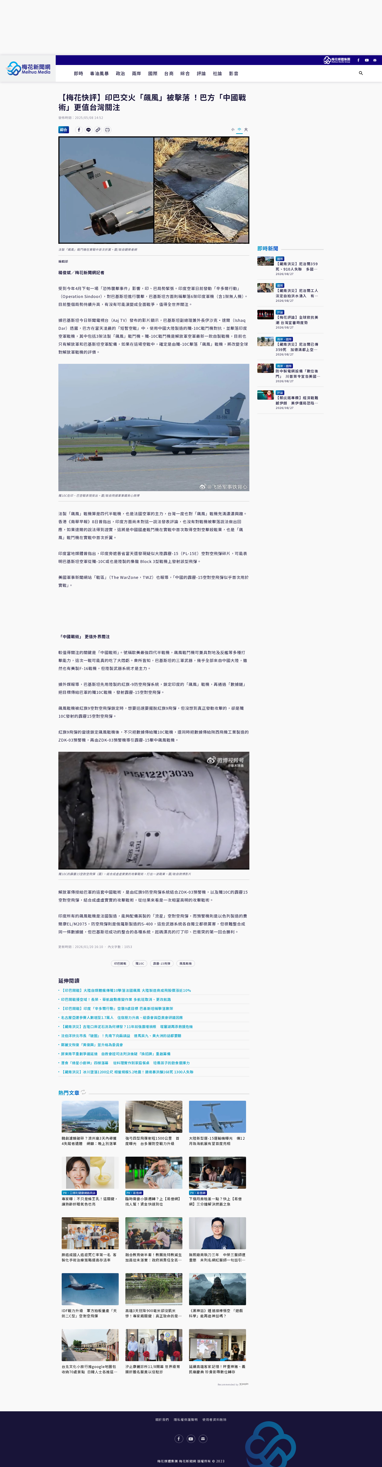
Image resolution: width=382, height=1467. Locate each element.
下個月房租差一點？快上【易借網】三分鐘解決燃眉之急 (215, 1201)
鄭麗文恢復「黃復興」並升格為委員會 (92, 1044)
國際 (153, 73)
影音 (234, 73)
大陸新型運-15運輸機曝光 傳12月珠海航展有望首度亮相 (217, 1140)
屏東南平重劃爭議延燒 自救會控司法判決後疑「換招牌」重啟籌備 (115, 1053)
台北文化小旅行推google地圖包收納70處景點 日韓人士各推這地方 (90, 1369)
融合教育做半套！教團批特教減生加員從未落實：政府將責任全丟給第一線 (153, 1257)
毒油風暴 (99, 73)
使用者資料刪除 (214, 1419)
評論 (201, 73)
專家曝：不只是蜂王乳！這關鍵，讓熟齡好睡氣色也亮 (90, 1201)
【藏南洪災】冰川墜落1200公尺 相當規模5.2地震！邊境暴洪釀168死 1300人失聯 (127, 1071)
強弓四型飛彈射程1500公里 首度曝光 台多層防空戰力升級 (152, 1140)
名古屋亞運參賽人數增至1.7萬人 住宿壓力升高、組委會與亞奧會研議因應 (122, 1017)
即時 (78, 73)
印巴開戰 (120, 963)
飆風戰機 (186, 963)
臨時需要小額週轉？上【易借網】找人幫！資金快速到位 (153, 1201)
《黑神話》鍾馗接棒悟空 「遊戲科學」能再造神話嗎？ (216, 1313)
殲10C (140, 963)
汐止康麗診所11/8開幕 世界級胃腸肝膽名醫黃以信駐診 (152, 1369)
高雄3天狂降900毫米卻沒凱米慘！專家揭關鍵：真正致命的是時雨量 (153, 1313)
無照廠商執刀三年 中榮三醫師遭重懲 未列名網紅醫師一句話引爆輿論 (217, 1257)
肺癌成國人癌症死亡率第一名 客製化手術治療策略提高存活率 (89, 1257)
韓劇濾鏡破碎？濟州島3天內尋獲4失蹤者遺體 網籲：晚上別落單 (89, 1140)
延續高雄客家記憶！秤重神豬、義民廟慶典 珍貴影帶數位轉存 (217, 1369)
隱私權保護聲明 (186, 1419)
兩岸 (136, 73)
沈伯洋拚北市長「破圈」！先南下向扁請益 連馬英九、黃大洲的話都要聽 (121, 1035)
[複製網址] (98, 130)
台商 (169, 73)
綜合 (185, 73)
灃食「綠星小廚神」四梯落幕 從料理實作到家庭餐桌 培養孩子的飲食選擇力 (125, 1062)
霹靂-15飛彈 (161, 963)
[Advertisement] (191, 27)
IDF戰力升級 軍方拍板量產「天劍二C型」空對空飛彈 (89, 1313)
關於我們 (162, 1419)
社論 (217, 73)
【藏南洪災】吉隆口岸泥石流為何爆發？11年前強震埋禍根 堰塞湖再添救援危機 (127, 1026)
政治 (120, 73)
